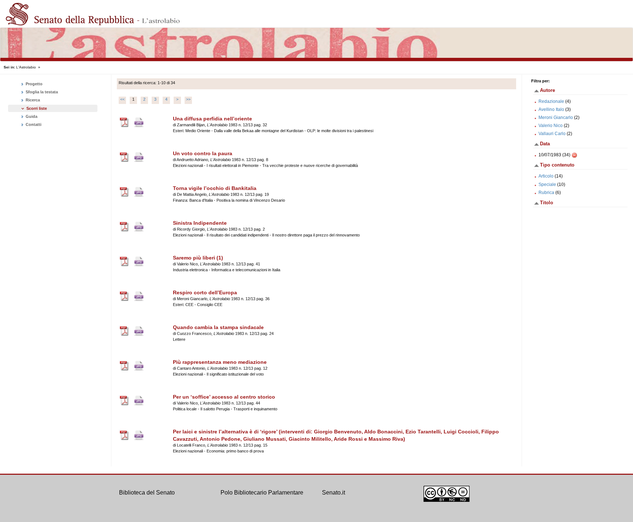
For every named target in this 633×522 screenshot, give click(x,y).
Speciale (547, 184)
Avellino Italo (551, 109)
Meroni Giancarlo (555, 117)
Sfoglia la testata (41, 92)
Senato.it (333, 492)
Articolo (546, 176)
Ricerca (32, 100)
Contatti (33, 124)
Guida (31, 116)
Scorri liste (36, 108)
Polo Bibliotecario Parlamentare (262, 492)
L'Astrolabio (26, 67)
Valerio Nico (550, 125)
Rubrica (546, 192)
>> (188, 99)
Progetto (33, 84)
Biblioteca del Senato (147, 492)
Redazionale (551, 101)
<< (122, 99)
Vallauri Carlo (552, 133)
